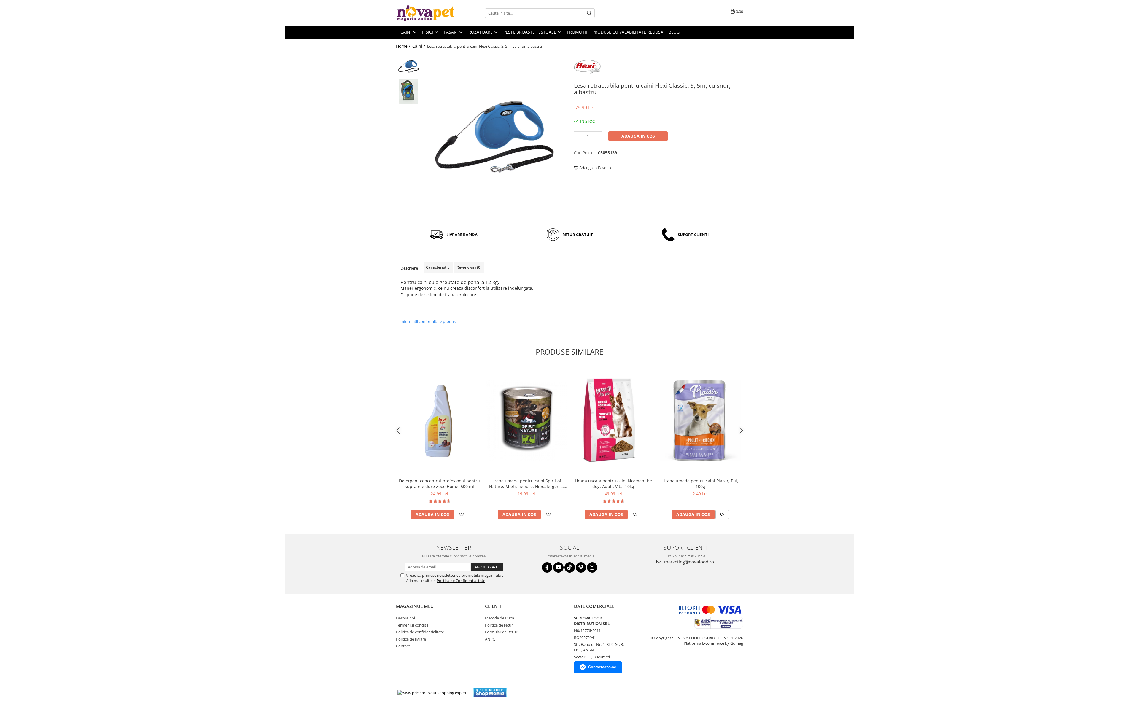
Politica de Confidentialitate (461, 580)
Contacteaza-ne (602, 667)
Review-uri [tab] (468, 267)
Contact (403, 646)
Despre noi (405, 618)
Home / (403, 46)
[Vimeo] (581, 567)
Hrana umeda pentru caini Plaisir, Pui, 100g (700, 483)
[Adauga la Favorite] (461, 514)
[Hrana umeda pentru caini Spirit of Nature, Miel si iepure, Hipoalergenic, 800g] (526, 420)
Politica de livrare (411, 639)
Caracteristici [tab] (438, 267)
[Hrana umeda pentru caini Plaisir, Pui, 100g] (700, 420)
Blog (674, 32)
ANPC (490, 639)
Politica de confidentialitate (420, 632)
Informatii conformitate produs (428, 321)
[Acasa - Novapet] (425, 13)
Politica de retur (499, 625)
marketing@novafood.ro (688, 562)
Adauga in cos (638, 136)
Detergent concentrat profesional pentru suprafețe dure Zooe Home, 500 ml (439, 483)
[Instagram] (592, 567)
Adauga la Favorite (595, 168)
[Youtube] (558, 567)
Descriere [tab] (409, 268)
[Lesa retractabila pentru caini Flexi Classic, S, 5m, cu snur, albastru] (494, 136)
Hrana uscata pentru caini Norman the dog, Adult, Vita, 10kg (613, 483)
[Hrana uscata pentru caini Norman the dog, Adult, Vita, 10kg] (613, 421)
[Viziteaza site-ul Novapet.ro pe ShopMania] (490, 692)
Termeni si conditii (412, 625)
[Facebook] (547, 567)
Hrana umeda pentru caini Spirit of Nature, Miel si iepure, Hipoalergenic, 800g (526, 483)
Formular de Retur (501, 632)
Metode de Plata (499, 618)
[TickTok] (569, 567)
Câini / (419, 46)
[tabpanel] (494, 136)
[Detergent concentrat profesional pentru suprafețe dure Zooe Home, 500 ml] (439, 420)
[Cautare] (589, 13)
